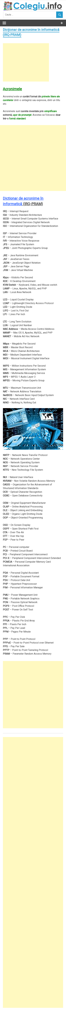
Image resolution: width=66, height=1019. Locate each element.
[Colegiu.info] (33, 9)
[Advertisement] (26, 62)
